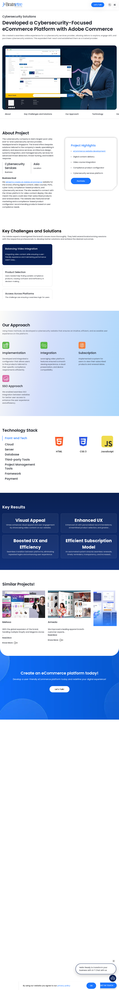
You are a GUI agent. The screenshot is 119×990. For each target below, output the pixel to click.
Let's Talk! (59, 689)
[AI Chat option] (112, 978)
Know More (7, 642)
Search (110, 5)
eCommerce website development (89, 151)
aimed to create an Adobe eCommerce (24, 182)
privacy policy (63, 985)
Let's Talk (98, 5)
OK (91, 985)
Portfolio (81, 181)
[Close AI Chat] (113, 961)
